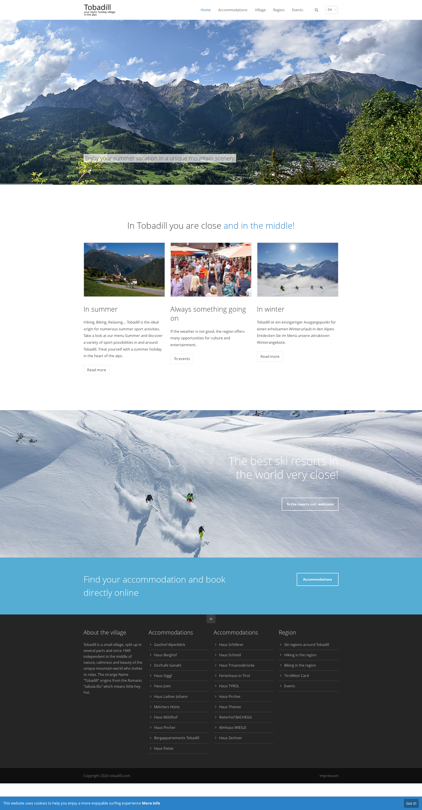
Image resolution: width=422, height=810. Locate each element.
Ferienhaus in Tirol (234, 675)
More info (151, 803)
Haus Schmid (230, 655)
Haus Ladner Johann (171, 696)
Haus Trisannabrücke (237, 665)
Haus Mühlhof (165, 717)
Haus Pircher (165, 727)
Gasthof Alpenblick (169, 644)
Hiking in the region (300, 655)
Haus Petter (164, 748)
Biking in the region (300, 665)
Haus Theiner (230, 706)
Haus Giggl (163, 675)
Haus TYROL (229, 686)
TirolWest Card (296, 675)
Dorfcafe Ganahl (167, 665)
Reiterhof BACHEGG (235, 717)
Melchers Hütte (167, 706)
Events (289, 686)
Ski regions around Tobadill (306, 644)
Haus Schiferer (231, 644)
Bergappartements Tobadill (176, 737)
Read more (96, 369)
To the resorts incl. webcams (310, 504)
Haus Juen (162, 686)
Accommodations (317, 579)
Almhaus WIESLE (232, 727)
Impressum (329, 775)
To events (182, 358)
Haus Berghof (165, 655)
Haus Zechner (230, 737)
